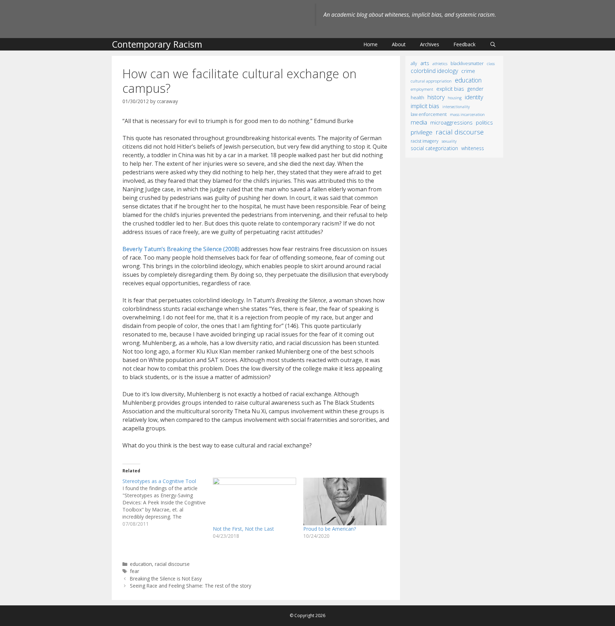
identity (474, 97)
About (399, 44)
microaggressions (451, 122)
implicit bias (425, 106)
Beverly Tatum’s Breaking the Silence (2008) (181, 249)
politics (484, 122)
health (417, 97)
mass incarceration (467, 114)
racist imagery (424, 141)
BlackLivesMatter (467, 63)
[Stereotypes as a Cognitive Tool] (167, 502)
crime (468, 71)
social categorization (434, 148)
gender (475, 88)
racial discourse (172, 564)
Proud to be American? (329, 528)
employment (422, 89)
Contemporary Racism (157, 44)
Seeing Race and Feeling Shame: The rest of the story (190, 585)
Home (370, 44)
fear (134, 571)
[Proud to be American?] (345, 501)
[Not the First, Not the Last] (254, 501)
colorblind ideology (434, 71)
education (141, 564)
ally (414, 63)
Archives (429, 44)
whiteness (472, 148)
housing (455, 97)
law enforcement (429, 114)
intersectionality (456, 106)
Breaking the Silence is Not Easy (166, 578)
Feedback (464, 44)
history (436, 97)
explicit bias (450, 88)
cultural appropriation (431, 81)
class (491, 63)
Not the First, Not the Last (243, 528)
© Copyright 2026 (307, 615)
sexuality (449, 141)
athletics (439, 63)
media (419, 122)
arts (424, 63)
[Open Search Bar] (493, 44)
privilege (421, 132)
